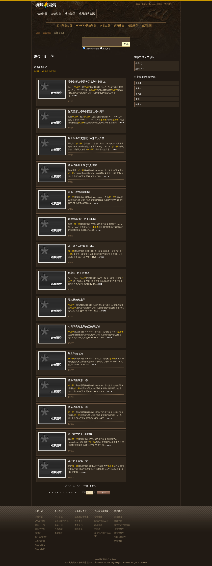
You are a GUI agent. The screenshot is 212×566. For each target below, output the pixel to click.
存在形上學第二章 (78, 460)
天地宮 (38, 532)
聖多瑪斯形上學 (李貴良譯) (83, 165)
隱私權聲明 (119, 532)
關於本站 (118, 520)
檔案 (137, 63)
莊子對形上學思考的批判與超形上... (87, 81)
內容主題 (105, 25)
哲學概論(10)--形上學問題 (82, 219)
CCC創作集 (40, 520)
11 (79, 492)
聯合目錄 (59, 516)
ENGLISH (168, 3)
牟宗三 (138, 88)
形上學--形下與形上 (78, 272)
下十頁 (93, 485)
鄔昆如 (138, 104)
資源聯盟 (147, 25)
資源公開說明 (120, 536)
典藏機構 (119, 25)
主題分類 (59, 524)
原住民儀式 (40, 544)
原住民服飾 (40, 548)
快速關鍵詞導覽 (62, 520)
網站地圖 (118, 540)
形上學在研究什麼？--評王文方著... (87, 138)
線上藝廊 (98, 524)
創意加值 (78, 528)
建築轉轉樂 (40, 528)
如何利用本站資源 (122, 524)
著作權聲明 (119, 528)
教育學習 (78, 520)
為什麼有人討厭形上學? (81, 245)
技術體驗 (70, 13)
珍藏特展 (42, 13)
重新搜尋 (106, 48)
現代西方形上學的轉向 (80, 434)
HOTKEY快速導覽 (86, 25)
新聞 (137, 68)
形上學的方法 (75, 353)
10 (75, 492)
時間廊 (97, 528)
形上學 (138, 82)
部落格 (145, 3)
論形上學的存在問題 (79, 192)
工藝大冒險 (40, 540)
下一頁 (85, 485)
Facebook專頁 (155, 3)
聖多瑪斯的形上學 (78, 380)
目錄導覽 (56, 13)
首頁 (138, 3)
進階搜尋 (133, 25)
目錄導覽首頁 (64, 25)
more (74, 95)
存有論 (138, 93)
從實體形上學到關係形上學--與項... (87, 111)
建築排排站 (40, 524)
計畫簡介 (118, 516)
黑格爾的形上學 (76, 299)
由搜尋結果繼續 (92, 48)
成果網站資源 (87, 13)
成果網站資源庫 (81, 516)
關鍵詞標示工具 (101, 520)
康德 (137, 98)
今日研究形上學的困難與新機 (84, 326)
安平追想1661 (41, 536)
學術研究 (78, 524)
